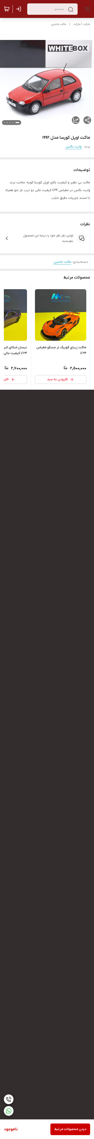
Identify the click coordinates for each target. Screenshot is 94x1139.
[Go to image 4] (7, 122)
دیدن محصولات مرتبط (70, 1129)
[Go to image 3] (10, 122)
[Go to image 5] (4, 122)
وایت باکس (74, 146)
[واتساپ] (8, 1111)
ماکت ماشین (58, 24)
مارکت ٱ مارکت (81, 24)
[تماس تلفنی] (8, 1099)
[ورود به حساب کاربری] (19, 9)
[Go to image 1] (17, 122)
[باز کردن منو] (86, 9)
